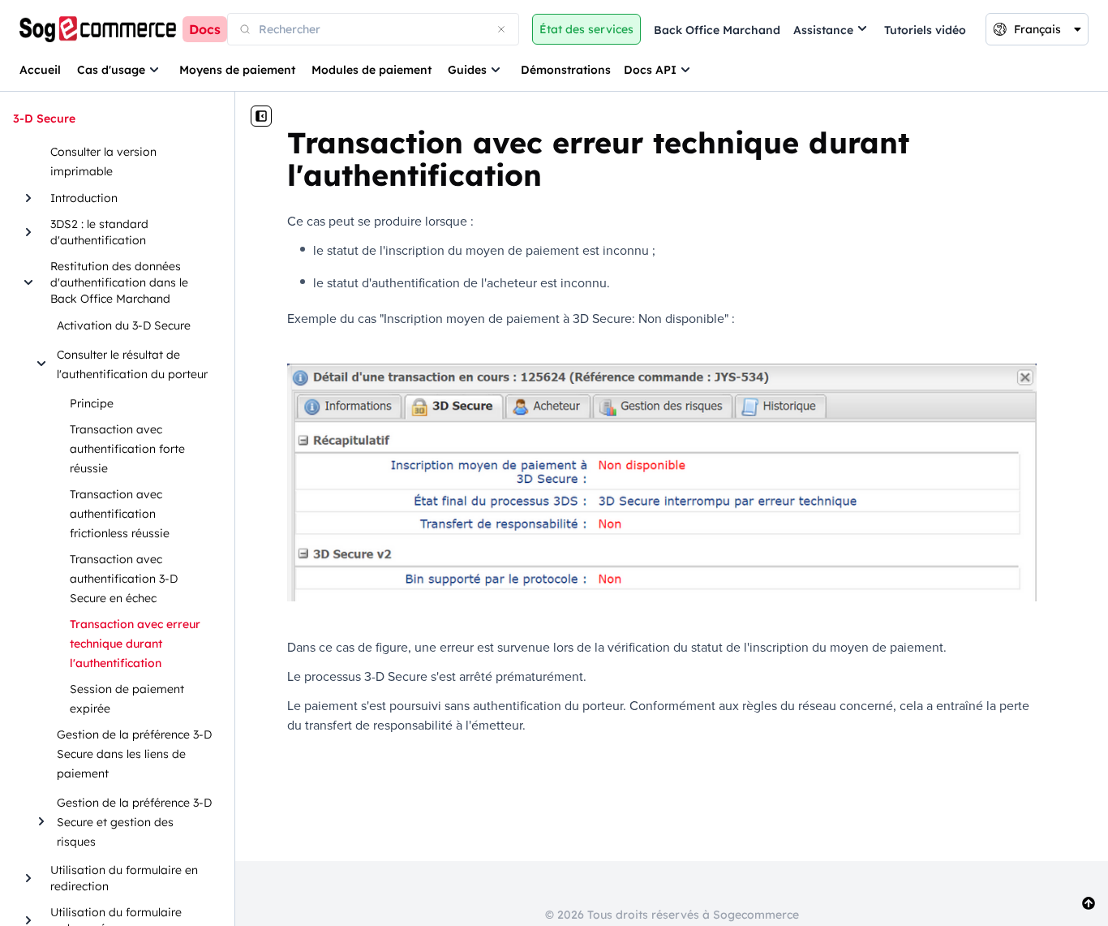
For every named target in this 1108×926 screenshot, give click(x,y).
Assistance (823, 30)
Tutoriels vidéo (925, 30)
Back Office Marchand (717, 30)
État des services (586, 29)
